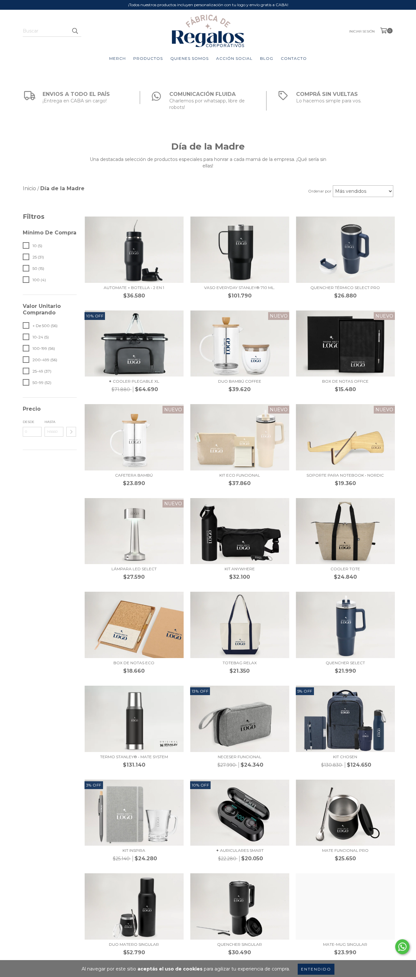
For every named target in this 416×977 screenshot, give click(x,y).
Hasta (50, 422)
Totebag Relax (240, 662)
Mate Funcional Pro (345, 850)
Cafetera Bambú (134, 475)
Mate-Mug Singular (345, 944)
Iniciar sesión (362, 31)
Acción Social (234, 58)
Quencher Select (345, 662)
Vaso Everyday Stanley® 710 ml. (239, 287)
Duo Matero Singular (134, 944)
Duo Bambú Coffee (239, 381)
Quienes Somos (189, 58)
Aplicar (71, 432)
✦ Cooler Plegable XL (134, 381)
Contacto (294, 58)
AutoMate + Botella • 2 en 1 (134, 287)
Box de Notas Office (345, 381)
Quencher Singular (239, 944)
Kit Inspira (134, 850)
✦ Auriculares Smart (240, 850)
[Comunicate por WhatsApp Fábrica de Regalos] (402, 946)
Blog (266, 58)
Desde (28, 422)
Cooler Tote (345, 568)
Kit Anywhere (240, 568)
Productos (148, 58)
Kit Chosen (345, 756)
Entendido (316, 969)
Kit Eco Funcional (239, 475)
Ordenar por (320, 191)
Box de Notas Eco (133, 662)
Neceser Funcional (239, 756)
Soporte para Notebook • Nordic (345, 475)
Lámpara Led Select (134, 568)
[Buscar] (74, 31)
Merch (117, 58)
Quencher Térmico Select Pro (345, 287)
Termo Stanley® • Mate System (134, 756)
